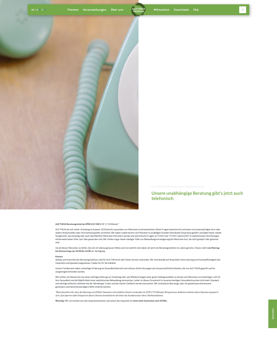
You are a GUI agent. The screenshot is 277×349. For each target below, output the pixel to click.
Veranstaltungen (94, 9)
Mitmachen (162, 9)
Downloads (181, 9)
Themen (73, 9)
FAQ (196, 9)
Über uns (117, 9)
